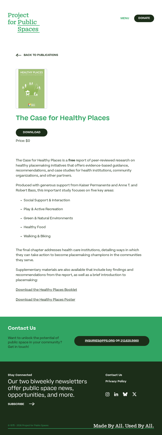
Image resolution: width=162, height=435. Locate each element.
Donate (144, 18)
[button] (125, 18)
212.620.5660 (130, 341)
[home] (26, 23)
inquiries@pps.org (100, 341)
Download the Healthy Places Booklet (46, 290)
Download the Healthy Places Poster (45, 299)
